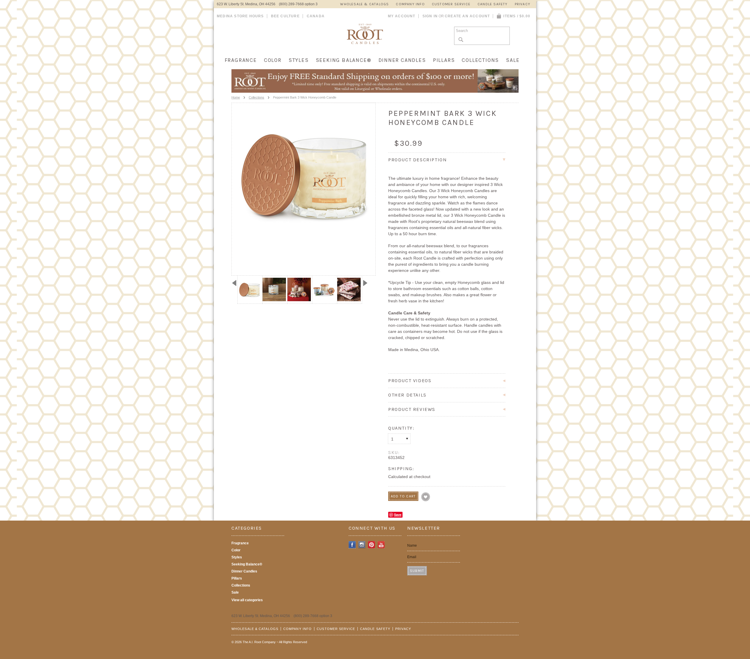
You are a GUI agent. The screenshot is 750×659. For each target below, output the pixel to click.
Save (397, 514)
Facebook (352, 544)
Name (412, 545)
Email (411, 557)
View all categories (247, 600)
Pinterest (371, 544)
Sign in (430, 16)
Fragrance (241, 60)
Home (235, 97)
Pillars (444, 60)
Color (273, 60)
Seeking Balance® (343, 60)
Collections (480, 60)
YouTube (381, 544)
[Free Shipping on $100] (375, 91)
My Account (401, 16)
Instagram (362, 544)
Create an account (467, 16)
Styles (299, 60)
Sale (512, 60)
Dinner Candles (402, 60)
